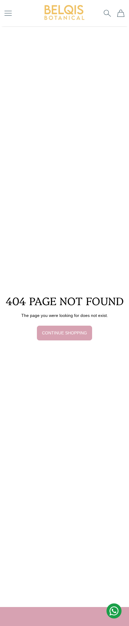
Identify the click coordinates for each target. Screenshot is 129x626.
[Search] (107, 13)
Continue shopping (64, 332)
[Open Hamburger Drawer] (8, 13)
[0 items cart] (120, 13)
